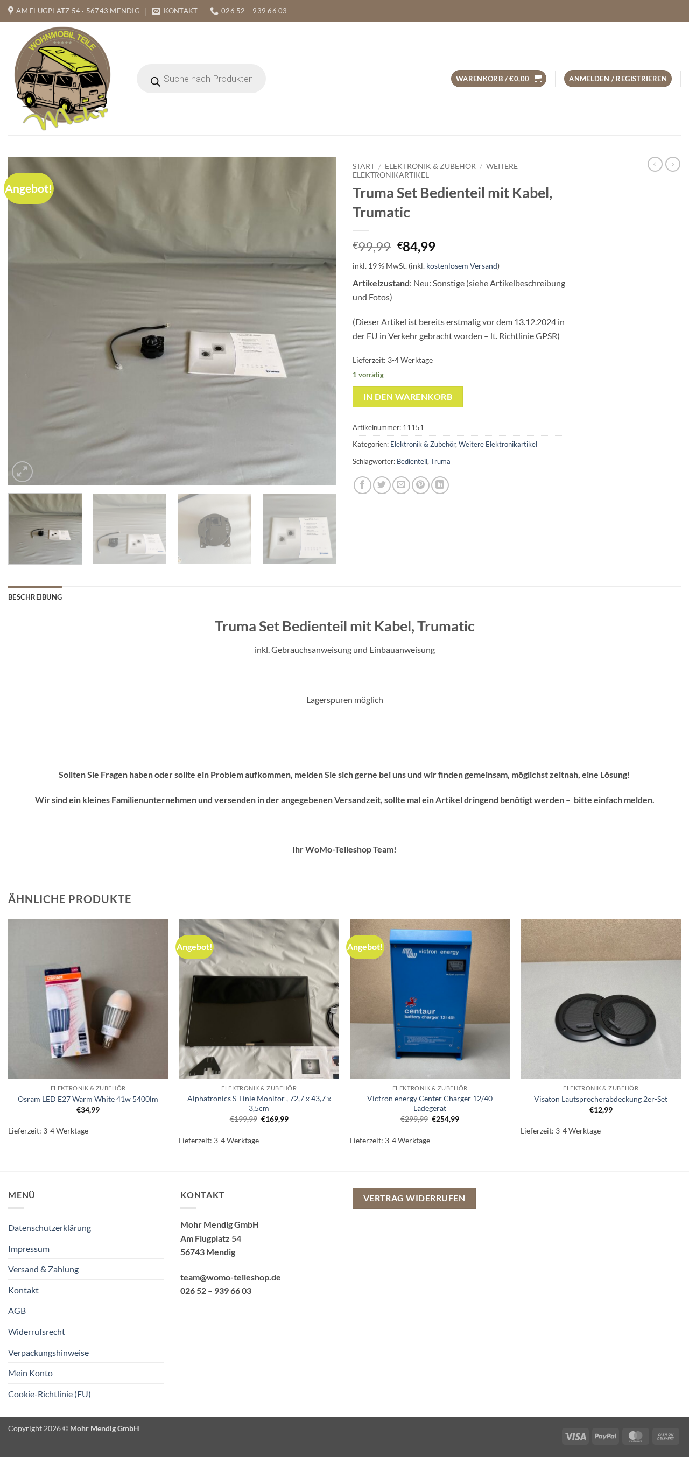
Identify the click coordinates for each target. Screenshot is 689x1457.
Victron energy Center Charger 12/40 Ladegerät (430, 1103)
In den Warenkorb (407, 397)
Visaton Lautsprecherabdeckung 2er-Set (600, 1098)
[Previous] (28, 321)
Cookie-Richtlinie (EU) (49, 1394)
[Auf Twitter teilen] (382, 485)
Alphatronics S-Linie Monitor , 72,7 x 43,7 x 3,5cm (259, 1103)
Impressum (29, 1248)
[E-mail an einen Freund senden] (401, 485)
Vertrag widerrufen (414, 1198)
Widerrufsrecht (36, 1331)
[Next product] (655, 164)
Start (364, 166)
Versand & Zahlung (43, 1269)
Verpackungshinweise (48, 1352)
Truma (441, 461)
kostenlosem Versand (461, 265)
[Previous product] (672, 164)
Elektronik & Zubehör (430, 166)
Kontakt (23, 1290)
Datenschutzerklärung (49, 1227)
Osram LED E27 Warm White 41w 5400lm (88, 1098)
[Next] (316, 321)
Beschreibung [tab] (35, 597)
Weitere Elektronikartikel (498, 444)
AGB (17, 1310)
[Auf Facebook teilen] (362, 485)
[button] (498, 79)
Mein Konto (30, 1373)
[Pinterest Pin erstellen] (421, 485)
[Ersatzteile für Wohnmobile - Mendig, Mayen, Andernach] (63, 78)
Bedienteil (412, 461)
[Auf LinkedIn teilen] (440, 485)
